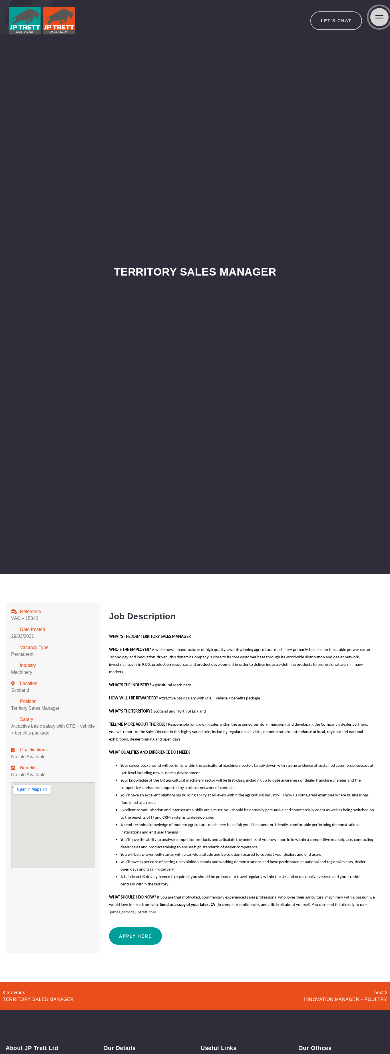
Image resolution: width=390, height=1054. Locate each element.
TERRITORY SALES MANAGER (38, 999)
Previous (16, 992)
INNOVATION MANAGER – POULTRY (345, 999)
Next (379, 992)
